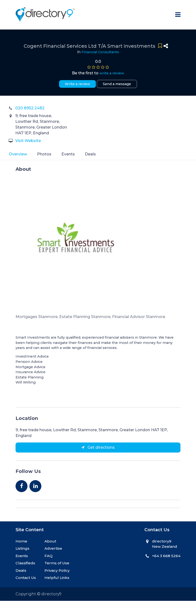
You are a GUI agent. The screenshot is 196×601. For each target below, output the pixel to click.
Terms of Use (56, 563)
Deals (90, 154)
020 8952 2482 (29, 108)
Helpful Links (56, 577)
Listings (22, 548)
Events (68, 154)
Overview (18, 154)
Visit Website (28, 140)
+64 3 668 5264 (166, 556)
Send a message (117, 84)
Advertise (53, 548)
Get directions (101, 447)
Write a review (77, 84)
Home (21, 541)
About (50, 541)
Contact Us (26, 577)
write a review (111, 73)
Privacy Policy (57, 570)
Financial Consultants (100, 52)
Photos (44, 154)
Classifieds (25, 563)
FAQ (48, 556)
